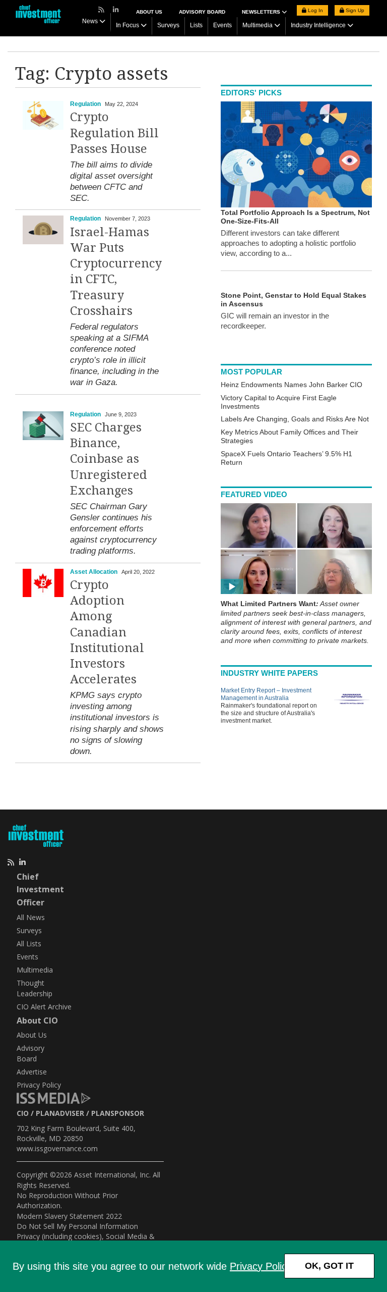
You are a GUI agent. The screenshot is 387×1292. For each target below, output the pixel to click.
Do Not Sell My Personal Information (77, 1226)
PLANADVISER (60, 1113)
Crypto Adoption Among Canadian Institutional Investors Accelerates (107, 632)
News (90, 21)
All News (31, 917)
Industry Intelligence (318, 25)
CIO (23, 1113)
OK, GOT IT (329, 1266)
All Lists (29, 943)
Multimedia (257, 25)
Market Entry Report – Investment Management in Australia (266, 694)
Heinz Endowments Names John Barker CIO (291, 385)
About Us (149, 12)
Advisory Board (202, 12)
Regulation (85, 103)
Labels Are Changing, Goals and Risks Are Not (295, 419)
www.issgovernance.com (57, 1148)
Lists (196, 25)
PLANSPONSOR (117, 1113)
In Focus (127, 25)
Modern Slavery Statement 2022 (69, 1216)
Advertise (32, 1071)
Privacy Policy (260, 1266)
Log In (314, 10)
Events (222, 25)
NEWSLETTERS (262, 12)
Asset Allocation (93, 571)
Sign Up (354, 10)
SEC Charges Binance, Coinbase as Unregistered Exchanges (108, 459)
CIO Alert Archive (44, 1006)
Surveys (168, 25)
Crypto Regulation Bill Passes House (114, 132)
